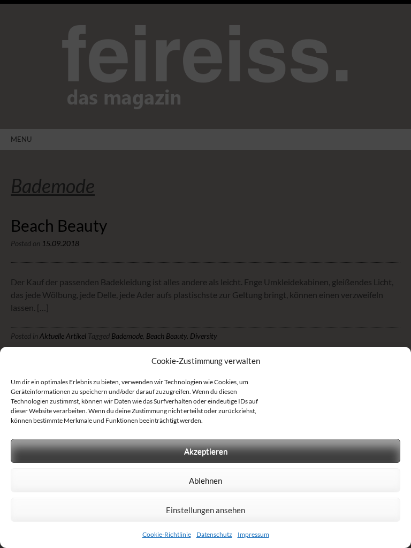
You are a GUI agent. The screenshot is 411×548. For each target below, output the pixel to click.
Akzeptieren (205, 451)
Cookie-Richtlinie (166, 534)
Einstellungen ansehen (205, 510)
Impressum (253, 534)
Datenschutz (214, 534)
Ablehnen (205, 480)
